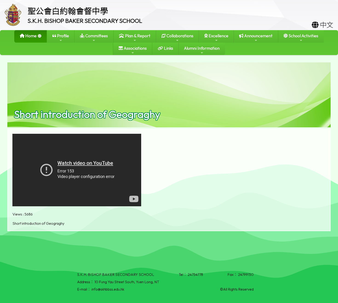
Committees (96, 35)
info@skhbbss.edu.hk (108, 289)
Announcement (257, 35)
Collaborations (179, 35)
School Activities (303, 35)
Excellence (218, 35)
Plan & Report (137, 35)
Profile (62, 35)
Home (30, 35)
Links (168, 48)
